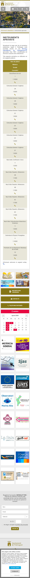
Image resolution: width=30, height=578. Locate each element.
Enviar (14, 528)
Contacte (15, 299)
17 (4, 327)
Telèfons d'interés (15, 305)
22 (22, 327)
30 (26, 329)
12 (11, 325)
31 (4, 332)
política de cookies (9, 563)
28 (19, 329)
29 (22, 329)
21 (19, 327)
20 (15, 327)
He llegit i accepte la (16, 525)
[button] (27, 9)
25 (7, 329)
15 (22, 325)
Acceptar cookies (15, 567)
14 (19, 325)
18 (7, 327)
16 (26, 325)
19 (11, 327)
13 (15, 325)
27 (15, 329)
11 (7, 325)
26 (11, 329)
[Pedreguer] (8, 3)
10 (4, 325)
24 (4, 329)
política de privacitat (22, 525)
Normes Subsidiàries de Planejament (15, 49)
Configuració (15, 571)
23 (26, 327)
